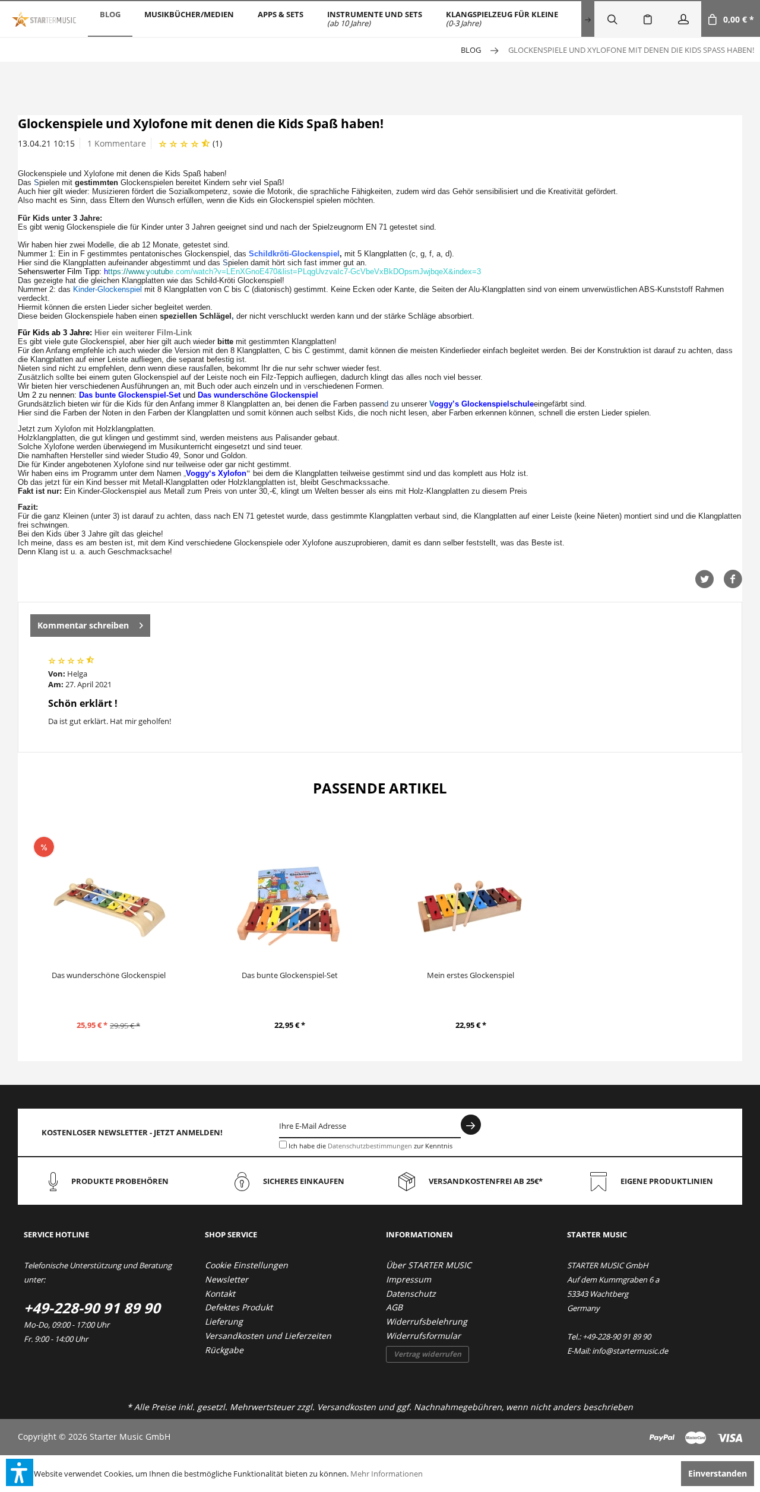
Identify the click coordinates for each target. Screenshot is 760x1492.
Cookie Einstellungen (246, 1265)
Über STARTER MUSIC (428, 1265)
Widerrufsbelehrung (426, 1321)
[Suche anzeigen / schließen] (612, 19)
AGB (394, 1307)
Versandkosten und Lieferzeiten (268, 1335)
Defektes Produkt (239, 1307)
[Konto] (683, 19)
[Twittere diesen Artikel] (709, 579)
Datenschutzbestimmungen (370, 1145)
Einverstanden (717, 1473)
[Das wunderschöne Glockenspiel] (108, 907)
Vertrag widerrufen (427, 1354)
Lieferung (224, 1321)
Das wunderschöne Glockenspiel (109, 975)
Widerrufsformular (423, 1335)
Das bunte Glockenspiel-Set (290, 975)
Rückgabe (224, 1350)
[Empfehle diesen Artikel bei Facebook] (732, 579)
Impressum (408, 1279)
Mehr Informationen (386, 1473)
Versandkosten (346, 1406)
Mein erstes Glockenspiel (470, 975)
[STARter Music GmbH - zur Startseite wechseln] (44, 19)
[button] (19, 1472)
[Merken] (648, 19)
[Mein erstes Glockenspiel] (470, 907)
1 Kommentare (116, 143)
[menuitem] (110, 19)
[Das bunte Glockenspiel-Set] (289, 907)
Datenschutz (411, 1293)
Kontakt (220, 1293)
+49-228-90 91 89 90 (92, 1308)
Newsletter (226, 1279)
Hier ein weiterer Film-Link (143, 332)
